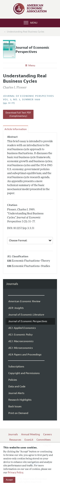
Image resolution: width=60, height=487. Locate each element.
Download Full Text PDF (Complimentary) (18, 114)
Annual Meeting (30, 434)
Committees (43, 439)
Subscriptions (16, 366)
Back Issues (15, 406)
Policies (12, 380)
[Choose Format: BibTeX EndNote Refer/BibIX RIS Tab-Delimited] (30, 240)
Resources (15, 439)
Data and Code (16, 386)
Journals (12, 284)
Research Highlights (20, 400)
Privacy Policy (15, 473)
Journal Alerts (16, 393)
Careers (47, 434)
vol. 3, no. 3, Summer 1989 (21, 99)
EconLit (28, 439)
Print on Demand (18, 413)
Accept (9, 479)
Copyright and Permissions (24, 373)
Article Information (15, 129)
